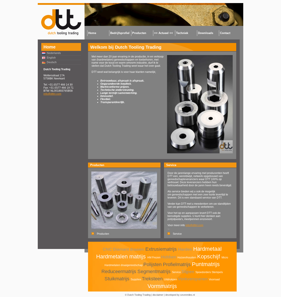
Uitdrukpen (171, 279)
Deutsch (52, 62)
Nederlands (54, 53)
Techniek (182, 33)
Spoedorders (203, 272)
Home (92, 33)
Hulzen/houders (187, 257)
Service (177, 233)
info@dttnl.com (52, 93)
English (51, 57)
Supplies (136, 279)
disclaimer (158, 294)
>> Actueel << (163, 33)
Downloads (205, 33)
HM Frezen (154, 257)
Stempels (217, 272)
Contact (225, 33)
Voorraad (214, 279)
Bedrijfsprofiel (120, 33)
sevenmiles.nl (187, 294)
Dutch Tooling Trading (139, 294)
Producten (139, 33)
